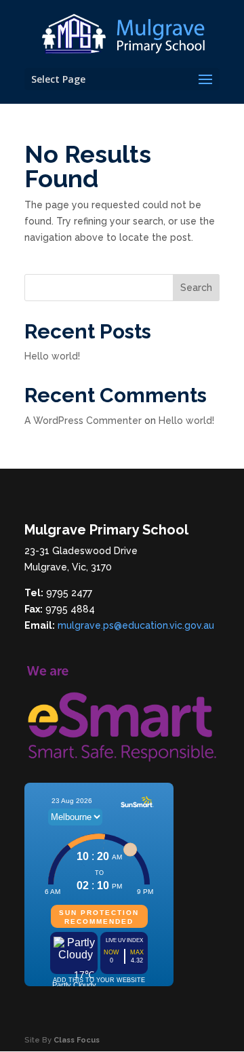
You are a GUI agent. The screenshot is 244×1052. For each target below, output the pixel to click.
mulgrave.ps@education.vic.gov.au (136, 625)
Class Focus (77, 1040)
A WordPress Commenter (83, 420)
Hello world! (52, 356)
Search (196, 287)
